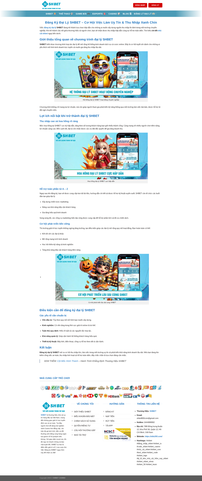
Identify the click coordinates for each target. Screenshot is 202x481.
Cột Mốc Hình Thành (67, 361)
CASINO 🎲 (114, 14)
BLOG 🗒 (127, 14)
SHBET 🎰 (51, 14)
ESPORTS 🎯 (99, 14)
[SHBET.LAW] (51, 5)
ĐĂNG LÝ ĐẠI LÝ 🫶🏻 (144, 14)
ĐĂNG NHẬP (140, 5)
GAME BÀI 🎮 (83, 14)
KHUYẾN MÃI (77, 444)
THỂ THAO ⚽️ (66, 14)
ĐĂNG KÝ (155, 5)
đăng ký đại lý (50, 28)
